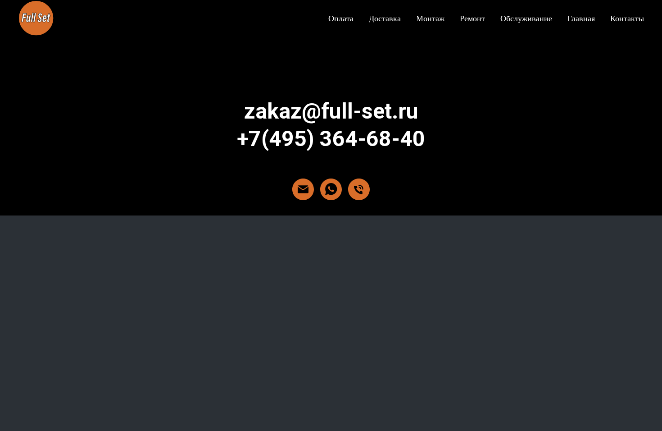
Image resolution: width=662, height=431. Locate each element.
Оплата (341, 18)
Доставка (385, 18)
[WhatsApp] (331, 189)
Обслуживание (526, 18)
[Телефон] (359, 189)
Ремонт (472, 18)
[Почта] (303, 189)
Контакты (627, 18)
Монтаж (430, 18)
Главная (581, 18)
